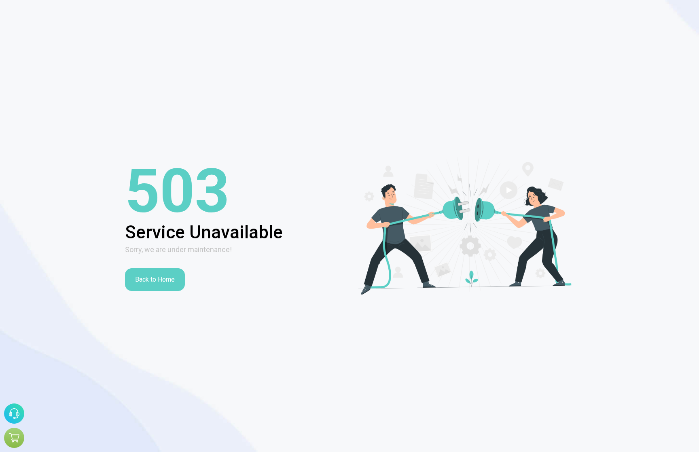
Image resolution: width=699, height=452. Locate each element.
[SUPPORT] (14, 413)
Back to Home (155, 279)
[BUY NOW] (14, 438)
